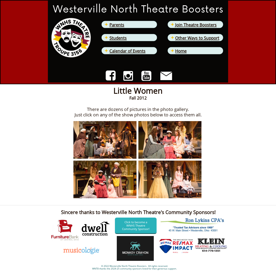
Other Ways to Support (197, 38)
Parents (116, 24)
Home (181, 51)
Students (118, 38)
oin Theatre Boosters (196, 24)
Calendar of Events (127, 51)
